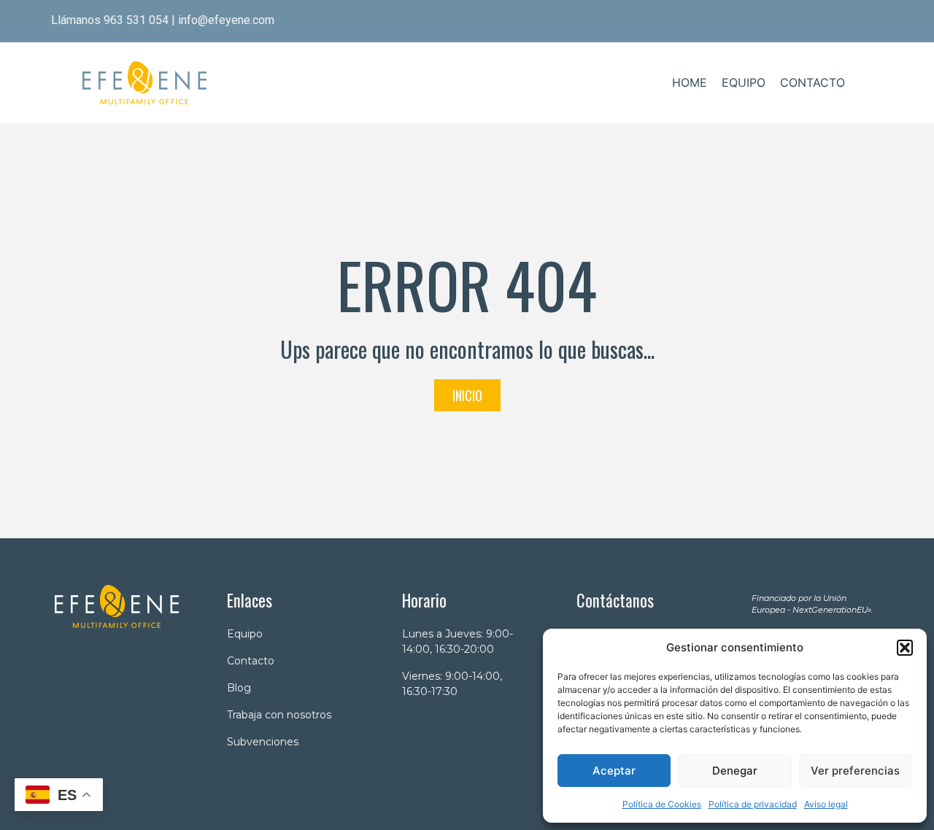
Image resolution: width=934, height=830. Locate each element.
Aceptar (614, 770)
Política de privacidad (753, 804)
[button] (905, 647)
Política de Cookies (661, 804)
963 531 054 (136, 20)
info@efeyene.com (226, 20)
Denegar (734, 770)
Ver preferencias (855, 770)
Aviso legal (826, 804)
